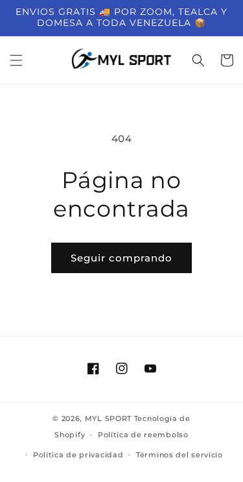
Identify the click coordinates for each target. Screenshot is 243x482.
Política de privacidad (78, 454)
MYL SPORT (108, 418)
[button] (16, 60)
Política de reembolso (143, 434)
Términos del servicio (179, 454)
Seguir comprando (121, 258)
